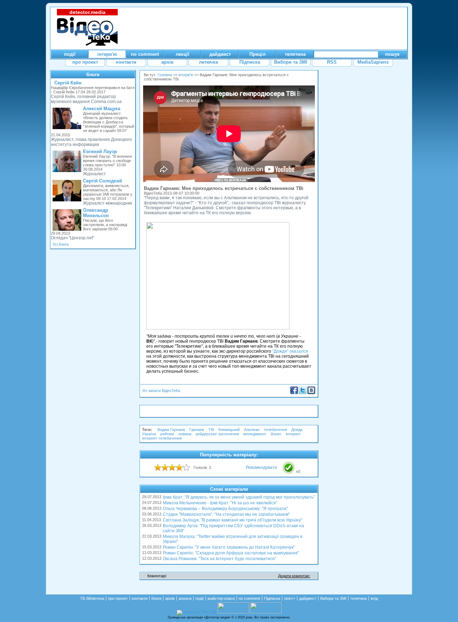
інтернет (293, 434)
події (199, 598)
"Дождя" (280, 351)
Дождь (297, 429)
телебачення (275, 429)
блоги (92, 74)
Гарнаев (196, 429)
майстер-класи (221, 598)
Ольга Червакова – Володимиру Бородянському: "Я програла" (225, 508)
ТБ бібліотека (92, 598)
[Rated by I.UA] (233, 612)
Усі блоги (61, 244)
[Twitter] (302, 392)
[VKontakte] (311, 392)
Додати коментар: (294, 576)
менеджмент (254, 434)
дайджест (307, 598)
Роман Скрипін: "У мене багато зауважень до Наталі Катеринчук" (229, 547)
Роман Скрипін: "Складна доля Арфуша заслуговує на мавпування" (231, 552)
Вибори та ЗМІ (333, 598)
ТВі (211, 429)
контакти (139, 598)
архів (170, 598)
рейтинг (167, 434)
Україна (149, 434)
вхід (374, 598)
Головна (164, 75)
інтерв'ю (186, 75)
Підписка (272, 598)
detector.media (87, 12)
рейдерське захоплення (217, 434)
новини (185, 434)
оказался (298, 351)
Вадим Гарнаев (171, 429)
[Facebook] (294, 392)
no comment (249, 598)
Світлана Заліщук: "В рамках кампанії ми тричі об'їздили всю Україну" (232, 520)
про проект (118, 598)
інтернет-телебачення (162, 438)
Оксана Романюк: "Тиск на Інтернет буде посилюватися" (219, 558)
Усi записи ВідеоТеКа (161, 390)
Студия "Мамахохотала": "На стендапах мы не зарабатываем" (226, 514)
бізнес (276, 434)
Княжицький (229, 429)
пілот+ (289, 598)
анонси (185, 598)
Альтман (251, 429)
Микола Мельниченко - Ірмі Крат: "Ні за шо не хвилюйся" (220, 502)
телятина (358, 598)
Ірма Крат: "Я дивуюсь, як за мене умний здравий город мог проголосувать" (239, 497)
